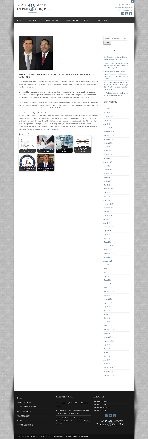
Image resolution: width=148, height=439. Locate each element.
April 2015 (106, 360)
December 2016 (108, 291)
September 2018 (108, 230)
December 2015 (108, 329)
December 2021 (108, 177)
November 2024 (108, 135)
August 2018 (107, 234)
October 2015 (108, 337)
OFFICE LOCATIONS (25, 425)
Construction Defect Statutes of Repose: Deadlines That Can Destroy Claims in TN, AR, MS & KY (115, 74)
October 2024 (108, 139)
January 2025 (108, 128)
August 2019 (107, 215)
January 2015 (108, 371)
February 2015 (108, 367)
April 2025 (106, 124)
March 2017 (107, 280)
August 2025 (107, 120)
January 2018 (108, 250)
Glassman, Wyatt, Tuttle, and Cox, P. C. (33, 9)
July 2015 (106, 348)
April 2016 (106, 322)
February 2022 (108, 170)
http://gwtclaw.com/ (53, 129)
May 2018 (106, 238)
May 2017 (106, 272)
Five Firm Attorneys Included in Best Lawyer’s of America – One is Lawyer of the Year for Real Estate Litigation (115, 85)
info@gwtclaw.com (125, 8)
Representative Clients (27, 406)
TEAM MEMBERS (23, 416)
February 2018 (108, 246)
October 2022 (108, 158)
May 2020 (106, 196)
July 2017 (106, 265)
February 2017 (108, 284)
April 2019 (106, 223)
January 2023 (108, 154)
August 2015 (107, 345)
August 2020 (107, 192)
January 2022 (108, 173)
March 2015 (107, 364)
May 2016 (106, 318)
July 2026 (106, 109)
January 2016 (108, 326)
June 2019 (106, 219)
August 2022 (107, 162)
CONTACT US (55, 108)
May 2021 (106, 185)
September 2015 (108, 341)
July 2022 (106, 166)
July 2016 (106, 310)
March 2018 (107, 242)
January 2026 (108, 116)
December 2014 (108, 375)
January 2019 (108, 227)
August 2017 (107, 261)
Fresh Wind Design (81, 436)
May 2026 (106, 113)
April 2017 (106, 276)
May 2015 (106, 356)
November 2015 (108, 333)
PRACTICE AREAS (24, 411)
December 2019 (108, 208)
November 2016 (108, 295)
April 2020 (106, 200)
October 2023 (108, 143)
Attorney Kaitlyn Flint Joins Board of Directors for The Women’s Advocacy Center (115, 65)
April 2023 (106, 147)
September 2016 (108, 303)
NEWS (19, 420)
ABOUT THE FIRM (24, 402)
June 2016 (106, 314)
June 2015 (106, 352)
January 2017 (108, 288)
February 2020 (108, 204)
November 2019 (108, 211)
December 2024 (108, 132)
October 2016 (108, 299)
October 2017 (108, 257)
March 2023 (107, 151)
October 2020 (108, 189)
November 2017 (108, 253)
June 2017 (106, 269)
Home (19, 398)
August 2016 (107, 307)
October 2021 (108, 181)
